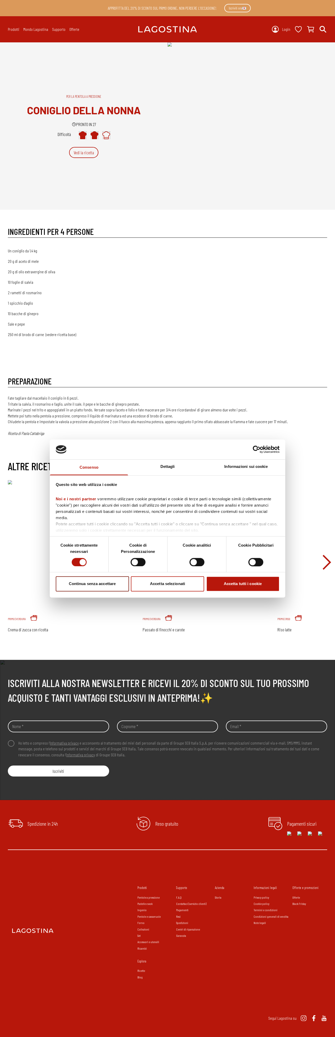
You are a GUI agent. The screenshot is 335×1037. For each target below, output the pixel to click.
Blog (140, 977)
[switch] (138, 562)
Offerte (74, 29)
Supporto (181, 888)
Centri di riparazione (188, 929)
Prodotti (142, 888)
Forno (140, 923)
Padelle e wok (145, 903)
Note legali (260, 923)
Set (139, 935)
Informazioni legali (265, 888)
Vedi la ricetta (84, 152)
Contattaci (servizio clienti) (191, 903)
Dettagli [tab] (167, 466)
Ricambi (142, 948)
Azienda (219, 888)
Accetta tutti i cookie (243, 584)
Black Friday (299, 903)
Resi (178, 916)
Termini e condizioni (265, 910)
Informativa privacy (64, 742)
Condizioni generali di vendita (271, 916)
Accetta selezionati (167, 584)
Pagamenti (182, 910)
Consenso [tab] (89, 467)
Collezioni (143, 929)
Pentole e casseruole (149, 916)
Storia (218, 897)
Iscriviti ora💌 (237, 8)
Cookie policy (261, 903)
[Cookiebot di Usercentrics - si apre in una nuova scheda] (257, 449)
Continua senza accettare (92, 584)
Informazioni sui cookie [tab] (245, 466)
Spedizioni (182, 923)
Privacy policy (261, 897)
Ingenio (142, 910)
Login (286, 29)
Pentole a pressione (148, 897)
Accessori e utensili (148, 942)
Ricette (141, 970)
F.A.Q (179, 897)
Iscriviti (58, 771)
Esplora (141, 961)
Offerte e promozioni (305, 888)
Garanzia (181, 935)
